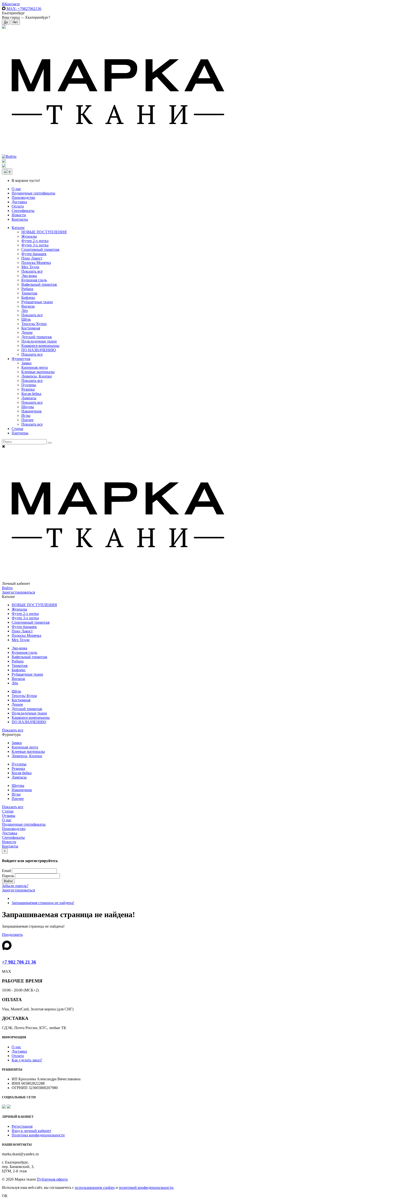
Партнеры (20, 433)
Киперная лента (34, 367)
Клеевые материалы (38, 372)
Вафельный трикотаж (39, 284)
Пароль (8, 876)
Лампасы (28, 398)
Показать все (32, 271)
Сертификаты (23, 211)
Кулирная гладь (34, 280)
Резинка (28, 389)
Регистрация (22, 1126)
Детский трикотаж (36, 337)
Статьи (17, 429)
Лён (24, 311)
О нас (16, 189)
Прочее (27, 420)
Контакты (20, 219)
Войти (7, 588)
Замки (26, 363)
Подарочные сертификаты (33, 193)
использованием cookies (95, 1187)
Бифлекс (28, 297)
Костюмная (30, 328)
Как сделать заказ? (27, 1060)
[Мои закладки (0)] (4, 27)
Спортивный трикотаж (40, 249)
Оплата (18, 206)
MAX (23, 9)
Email (6, 871)
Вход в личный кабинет (31, 1131)
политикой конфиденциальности (146, 1187)
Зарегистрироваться (18, 592)
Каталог (18, 228)
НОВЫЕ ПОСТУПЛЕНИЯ (44, 232)
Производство (23, 197)
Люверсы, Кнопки (36, 376)
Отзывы (8, 816)
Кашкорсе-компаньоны (40, 346)
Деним (26, 332)
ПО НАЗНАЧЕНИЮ (38, 350)
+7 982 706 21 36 (19, 962)
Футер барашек (34, 254)
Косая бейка (31, 394)
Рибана (27, 289)
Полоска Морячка (36, 262)
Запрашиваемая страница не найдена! (43, 903)
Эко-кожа (29, 276)
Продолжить (12, 934)
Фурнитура (21, 359)
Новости (19, 215)
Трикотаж (29, 293)
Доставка (19, 202)
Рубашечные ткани (37, 302)
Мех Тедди (30, 267)
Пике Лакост (31, 258)
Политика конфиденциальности (38, 1135)
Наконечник (31, 411)
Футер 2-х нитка (34, 241)
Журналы (29, 236)
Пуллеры (28, 385)
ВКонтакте (11, 4)
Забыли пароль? (15, 886)
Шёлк (26, 319)
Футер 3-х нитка (34, 245)
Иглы (25, 415)
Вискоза (28, 306)
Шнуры (27, 407)
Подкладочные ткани (39, 341)
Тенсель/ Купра (34, 324)
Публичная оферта (52, 1179)
